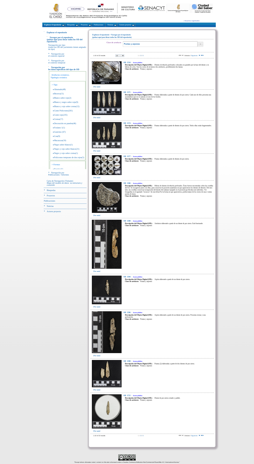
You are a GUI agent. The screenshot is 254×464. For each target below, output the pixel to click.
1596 (127, 312)
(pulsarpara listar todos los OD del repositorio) (64, 39)
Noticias (50, 206)
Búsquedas (51, 190)
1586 (127, 183)
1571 (127, 92)
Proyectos (51, 196)
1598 (127, 361)
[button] (200, 44)
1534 (127, 62)
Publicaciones (49, 201)
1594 (127, 277)
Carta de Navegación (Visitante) (64, 183)
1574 (127, 123)
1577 (127, 156)
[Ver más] (96, 87)
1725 (127, 395)
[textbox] (160, 44)
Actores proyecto (54, 211)
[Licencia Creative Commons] (127, 460)
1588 (127, 221)
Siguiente (195, 55)
